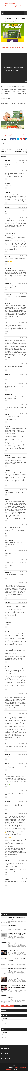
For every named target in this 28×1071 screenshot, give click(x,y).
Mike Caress (7, 582)
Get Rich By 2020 (8, 303)
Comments (20, 1005)
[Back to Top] (14, 1065)
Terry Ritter (7, 192)
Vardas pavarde (8, 283)
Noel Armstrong (8, 560)
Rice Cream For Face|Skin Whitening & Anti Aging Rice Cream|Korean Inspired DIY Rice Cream (17, 934)
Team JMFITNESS (8, 713)
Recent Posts (7, 1005)
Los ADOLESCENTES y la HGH (13, 951)
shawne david (7, 426)
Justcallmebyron (8, 394)
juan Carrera (7, 631)
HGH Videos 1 (4, 1026)
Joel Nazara (7, 323)
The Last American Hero (10, 233)
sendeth (6, 338)
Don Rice (7, 490)
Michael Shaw (7, 183)
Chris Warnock (8, 268)
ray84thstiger (8, 622)
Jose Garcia (7, 754)
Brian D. (6, 744)
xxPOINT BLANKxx (8, 256)
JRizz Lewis (7, 207)
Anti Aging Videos (5, 1018)
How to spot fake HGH (12, 925)
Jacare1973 (7, 455)
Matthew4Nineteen (9, 540)
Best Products (4, 1020)
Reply (6, 166)
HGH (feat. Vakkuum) (12, 943)
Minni (6, 774)
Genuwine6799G (8, 364)
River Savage (7, 374)
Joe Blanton (7, 801)
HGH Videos (19, 21)
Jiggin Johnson (8, 160)
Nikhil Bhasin (7, 763)
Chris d (6, 383)
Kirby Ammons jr (8, 551)
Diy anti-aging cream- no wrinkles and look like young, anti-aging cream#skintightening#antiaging (17, 969)
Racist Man (7, 525)
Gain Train (7, 414)
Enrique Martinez (8, 861)
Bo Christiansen (8, 814)
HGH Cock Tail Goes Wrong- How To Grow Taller (17, 978)
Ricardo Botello (8, 572)
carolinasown (7, 171)
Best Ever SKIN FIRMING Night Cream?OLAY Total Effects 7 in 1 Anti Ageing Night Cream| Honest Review (17, 987)
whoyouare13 (7, 602)
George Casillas (8, 791)
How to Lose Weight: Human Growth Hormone (16, 917)
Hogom (18, 1069)
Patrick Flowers (8, 218)
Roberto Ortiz (8, 405)
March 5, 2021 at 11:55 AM (22, 160)
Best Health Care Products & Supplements (13, 5)
